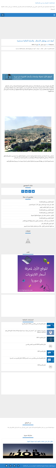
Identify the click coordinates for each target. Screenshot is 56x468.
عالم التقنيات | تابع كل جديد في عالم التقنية (45, 2)
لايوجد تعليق (43, 44)
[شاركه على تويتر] (33, 191)
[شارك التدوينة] (26, 191)
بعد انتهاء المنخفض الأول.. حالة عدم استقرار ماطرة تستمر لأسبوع (39, 226)
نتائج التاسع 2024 (42, 365)
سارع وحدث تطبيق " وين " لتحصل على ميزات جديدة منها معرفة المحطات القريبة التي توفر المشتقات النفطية (25, 331)
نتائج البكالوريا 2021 (41, 337)
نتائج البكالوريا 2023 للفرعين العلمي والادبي (36, 344)
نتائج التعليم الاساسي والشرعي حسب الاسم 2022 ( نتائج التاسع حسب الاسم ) (28, 358)
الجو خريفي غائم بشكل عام (48, 223)
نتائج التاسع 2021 (42, 351)
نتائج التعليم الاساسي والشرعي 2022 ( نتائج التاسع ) (34, 323)
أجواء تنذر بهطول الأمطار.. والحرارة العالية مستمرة (35, 40)
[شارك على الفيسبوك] (29, 191)
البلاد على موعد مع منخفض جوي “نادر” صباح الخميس (41, 204)
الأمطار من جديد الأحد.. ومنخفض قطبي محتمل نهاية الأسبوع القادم (38, 220)
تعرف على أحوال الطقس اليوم (47, 207)
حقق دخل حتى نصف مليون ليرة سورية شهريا (40, 441)
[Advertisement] (28, 28)
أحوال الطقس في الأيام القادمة (46, 201)
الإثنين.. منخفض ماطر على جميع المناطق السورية (42, 215)
